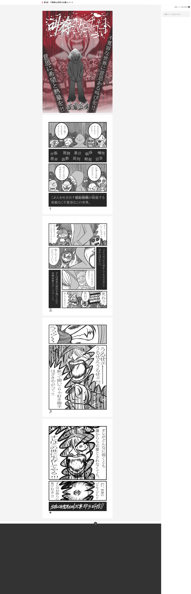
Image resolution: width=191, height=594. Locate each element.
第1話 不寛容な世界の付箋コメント (58, 2)
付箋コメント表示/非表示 (181, 7)
